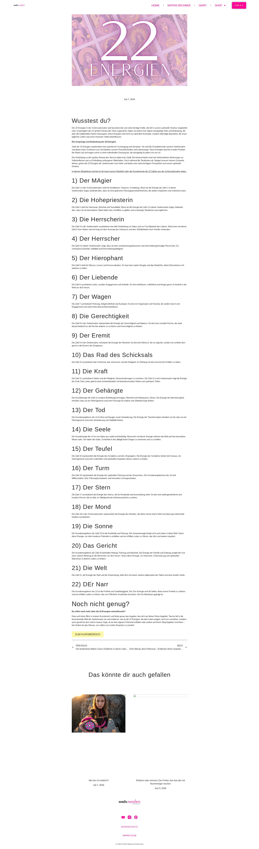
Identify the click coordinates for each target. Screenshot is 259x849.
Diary (203, 5)
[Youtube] (123, 817)
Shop (218, 5)
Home (155, 5)
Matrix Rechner (179, 5)
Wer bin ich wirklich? (99, 780)
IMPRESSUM (130, 835)
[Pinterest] (136, 817)
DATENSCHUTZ (129, 827)
